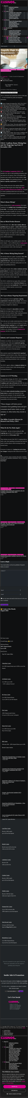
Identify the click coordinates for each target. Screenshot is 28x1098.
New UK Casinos (13, 1060)
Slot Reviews (9, 28)
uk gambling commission (12, 458)
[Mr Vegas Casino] (6, 693)
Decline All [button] (14, 1090)
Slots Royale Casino (7, 922)
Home (2, 59)
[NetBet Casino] (6, 889)
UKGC (20, 458)
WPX (24, 1027)
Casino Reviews (9, 11)
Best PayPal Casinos (14, 1058)
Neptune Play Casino (7, 906)
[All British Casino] (6, 677)
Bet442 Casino (5, 844)
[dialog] (14, 1082)
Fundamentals (4, 522)
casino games (24, 243)
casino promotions (16, 205)
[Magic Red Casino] (6, 724)
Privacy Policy (7, 1031)
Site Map (11, 9)
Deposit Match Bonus (14, 23)
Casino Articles (18, 59)
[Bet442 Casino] (6, 842)
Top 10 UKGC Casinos (14, 1049)
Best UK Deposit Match (14, 14)
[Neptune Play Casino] (6, 905)
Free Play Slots (14, 36)
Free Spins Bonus (13, 25)
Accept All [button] (14, 1086)
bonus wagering (4, 456)
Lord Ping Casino (6, 828)
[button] (14, 1094)
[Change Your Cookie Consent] (4, 43)
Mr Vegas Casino (5, 638)
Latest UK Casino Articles (9, 59)
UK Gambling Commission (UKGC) (12, 171)
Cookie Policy (7, 1030)
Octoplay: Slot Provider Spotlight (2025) (11, 792)
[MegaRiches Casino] (6, 936)
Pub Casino (5, 710)
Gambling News (20, 69)
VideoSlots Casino (6, 663)
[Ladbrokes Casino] (6, 858)
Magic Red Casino (6, 726)
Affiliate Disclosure (8, 1034)
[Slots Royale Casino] (6, 920)
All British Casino (6, 679)
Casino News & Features (15, 30)
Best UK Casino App (14, 1055)
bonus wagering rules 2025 (15, 456)
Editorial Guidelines (13, 7)
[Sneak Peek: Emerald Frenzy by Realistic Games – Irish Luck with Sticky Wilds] (6, 755)
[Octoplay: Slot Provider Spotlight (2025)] (6, 791)
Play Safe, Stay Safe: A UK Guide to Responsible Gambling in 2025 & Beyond (12, 524)
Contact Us (11, 8)
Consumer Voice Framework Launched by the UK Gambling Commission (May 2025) (12, 491)
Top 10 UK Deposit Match (15, 21)
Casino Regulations (5, 69)
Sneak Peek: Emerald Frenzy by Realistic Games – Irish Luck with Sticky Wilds (13, 757)
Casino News (13, 69)
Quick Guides (20, 554)
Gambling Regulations (6, 71)
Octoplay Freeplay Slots (14, 37)
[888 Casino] (6, 740)
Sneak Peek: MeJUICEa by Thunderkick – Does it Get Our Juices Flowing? (13, 804)
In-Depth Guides (21, 522)
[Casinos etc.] (9, 3)
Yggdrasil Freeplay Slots (14, 40)
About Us (6, 5)
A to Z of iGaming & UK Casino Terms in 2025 (13, 815)
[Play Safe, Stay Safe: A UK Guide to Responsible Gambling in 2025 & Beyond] (14, 508)
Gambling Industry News (15, 33)
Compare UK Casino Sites (15, 12)
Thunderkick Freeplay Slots (15, 42)
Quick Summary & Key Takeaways (9, 92)
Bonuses (8, 19)
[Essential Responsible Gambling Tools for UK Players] (14, 541)
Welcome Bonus (13, 22)
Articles (5, 29)
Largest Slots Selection (14, 15)
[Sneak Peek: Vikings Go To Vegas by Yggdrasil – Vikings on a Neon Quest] (6, 779)
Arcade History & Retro (14, 34)
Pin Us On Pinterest (14, 1009)
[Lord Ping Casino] (6, 827)
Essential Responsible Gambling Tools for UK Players (13, 556)
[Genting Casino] (6, 874)
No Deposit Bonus (13, 26)
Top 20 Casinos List (13, 18)
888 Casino (4, 741)
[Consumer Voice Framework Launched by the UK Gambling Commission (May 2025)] (14, 474)
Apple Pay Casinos (13, 17)
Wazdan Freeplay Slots (13, 39)
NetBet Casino (5, 891)
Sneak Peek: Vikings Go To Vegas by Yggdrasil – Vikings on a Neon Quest (14, 781)
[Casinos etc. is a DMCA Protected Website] (14, 1013)
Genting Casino (5, 875)
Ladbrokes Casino (6, 859)
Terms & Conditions (8, 1033)
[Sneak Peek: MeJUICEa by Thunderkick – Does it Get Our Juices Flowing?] (6, 801)
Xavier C (16, 84)
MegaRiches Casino (7, 937)
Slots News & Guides (14, 32)
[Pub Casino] (6, 709)
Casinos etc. (5, 76)
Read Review (4, 651)
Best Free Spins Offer (14, 1052)
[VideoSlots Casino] (6, 662)
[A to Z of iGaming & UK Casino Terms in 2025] (6, 813)
